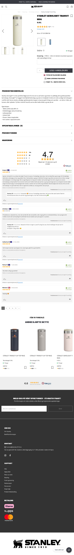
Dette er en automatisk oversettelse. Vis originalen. (14, 187)
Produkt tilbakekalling (10, 492)
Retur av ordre (8, 475)
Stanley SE (20, 203)
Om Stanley (7, 431)
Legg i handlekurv (59, 70)
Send (60, 409)
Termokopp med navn (34, 12)
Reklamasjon (8, 483)
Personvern (7, 486)
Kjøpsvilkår (7, 472)
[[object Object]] (43, 50)
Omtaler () (40, 29)
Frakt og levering (9, 480)
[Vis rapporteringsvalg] (70, 200)
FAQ (5, 469)
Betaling (6, 478)
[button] (37, 383)
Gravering (24, 12)
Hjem (19, 12)
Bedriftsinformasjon (10, 434)
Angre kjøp (7, 489)
